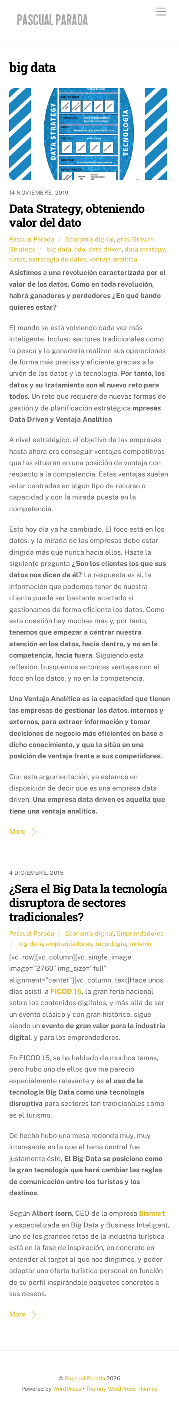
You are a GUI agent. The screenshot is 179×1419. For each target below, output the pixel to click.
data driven (105, 249)
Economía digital (89, 239)
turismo (140, 943)
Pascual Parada (31, 239)
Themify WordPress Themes (122, 1389)
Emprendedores (140, 933)
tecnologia (110, 943)
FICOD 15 (66, 991)
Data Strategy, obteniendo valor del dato (77, 215)
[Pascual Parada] (51, 27)
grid (123, 239)
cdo (79, 249)
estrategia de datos (57, 259)
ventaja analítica (113, 259)
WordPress (67, 1389)
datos (17, 259)
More (17, 831)
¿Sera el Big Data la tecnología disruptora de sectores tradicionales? (88, 902)
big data (58, 249)
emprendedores (69, 943)
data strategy (145, 249)
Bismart (152, 1213)
